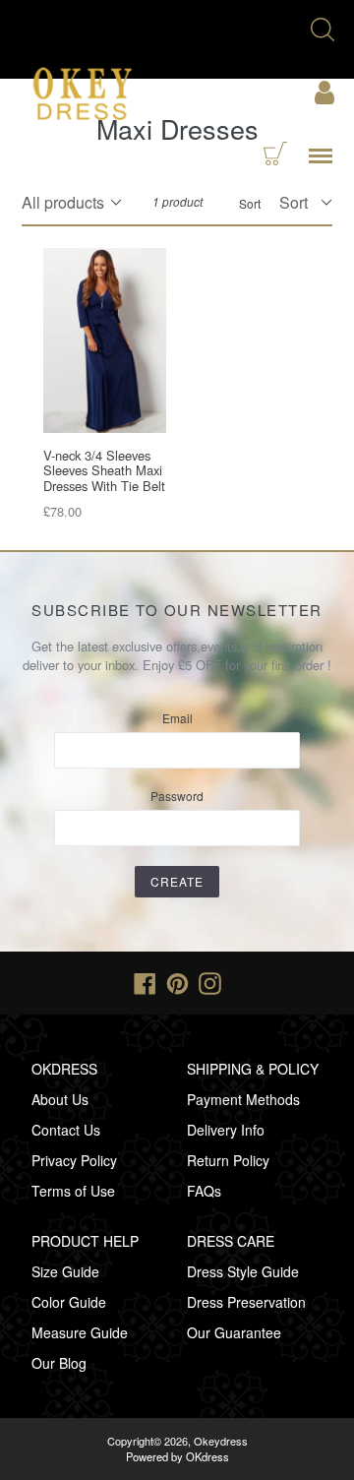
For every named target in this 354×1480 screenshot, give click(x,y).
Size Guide (65, 1271)
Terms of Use (73, 1191)
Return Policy (228, 1160)
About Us (59, 1099)
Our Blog (59, 1363)
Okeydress (221, 1441)
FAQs (204, 1191)
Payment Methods (243, 1099)
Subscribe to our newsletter (177, 610)
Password (177, 795)
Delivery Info (226, 1130)
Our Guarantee (234, 1332)
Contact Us (65, 1130)
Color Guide (68, 1302)
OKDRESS (64, 1069)
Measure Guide (79, 1332)
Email (177, 717)
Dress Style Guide (243, 1271)
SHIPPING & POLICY (253, 1069)
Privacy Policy (74, 1160)
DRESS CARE (230, 1241)
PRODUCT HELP (85, 1241)
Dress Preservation (246, 1302)
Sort (250, 203)
